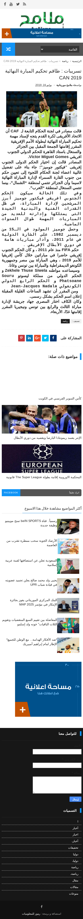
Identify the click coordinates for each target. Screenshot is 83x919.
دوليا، (75, 860)
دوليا (75, 854)
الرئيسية (76, 61)
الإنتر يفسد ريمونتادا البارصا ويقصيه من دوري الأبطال (47, 437)
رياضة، (74, 873)
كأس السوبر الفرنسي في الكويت (60, 398)
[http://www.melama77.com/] (41, 37)
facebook (11, 492)
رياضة (65, 61)
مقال (75, 880)
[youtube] (11, 4)
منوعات (73, 893)
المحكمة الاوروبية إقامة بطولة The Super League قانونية (43, 477)
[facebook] (5, 4)
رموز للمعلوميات (31, 913)
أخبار (75, 828)
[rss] (24, 4)
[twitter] (18, 4)
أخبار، (75, 841)
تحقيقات (73, 847)
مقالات (74, 887)
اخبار (75, 834)
